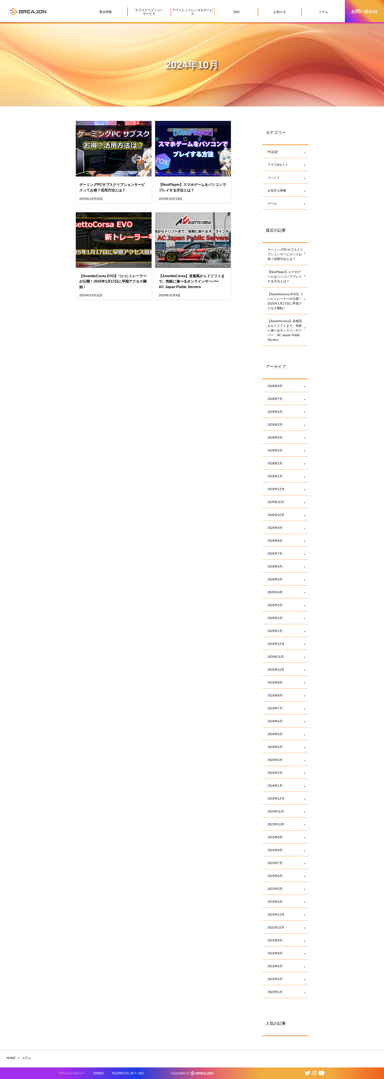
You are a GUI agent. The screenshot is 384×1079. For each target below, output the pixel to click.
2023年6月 (275, 876)
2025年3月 (275, 605)
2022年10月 (276, 927)
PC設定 (273, 152)
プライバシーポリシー (72, 1073)
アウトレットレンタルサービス (192, 11)
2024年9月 (275, 682)
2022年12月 (276, 914)
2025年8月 (275, 540)
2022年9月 (275, 940)
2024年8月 (275, 695)
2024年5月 (275, 734)
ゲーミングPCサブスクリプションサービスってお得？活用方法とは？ (285, 254)
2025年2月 (275, 618)
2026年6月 (275, 411)
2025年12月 (276, 489)
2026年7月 (275, 399)
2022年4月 (275, 979)
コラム (323, 12)
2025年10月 (276, 515)
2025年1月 (275, 631)
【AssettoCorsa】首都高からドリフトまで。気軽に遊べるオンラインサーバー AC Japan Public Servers (285, 330)
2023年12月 (276, 798)
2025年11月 (276, 502)
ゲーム (272, 203)
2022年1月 (275, 992)
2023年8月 (275, 850)
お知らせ (280, 12)
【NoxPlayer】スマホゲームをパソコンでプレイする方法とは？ (285, 276)
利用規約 (98, 1073)
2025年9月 (275, 527)
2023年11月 (276, 811)
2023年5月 (275, 888)
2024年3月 (275, 760)
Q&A (236, 12)
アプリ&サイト (278, 164)
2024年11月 (276, 656)
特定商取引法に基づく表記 (128, 1073)
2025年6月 (275, 566)
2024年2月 (275, 772)
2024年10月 (276, 669)
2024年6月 (275, 721)
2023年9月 (275, 837)
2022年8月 (275, 953)
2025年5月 (275, 579)
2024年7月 (275, 708)
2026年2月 (275, 463)
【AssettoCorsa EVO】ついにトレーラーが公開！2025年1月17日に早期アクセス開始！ (285, 301)
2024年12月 (276, 644)
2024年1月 (275, 785)
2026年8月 (275, 386)
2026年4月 (275, 437)
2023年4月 (275, 901)
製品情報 (105, 12)
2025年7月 (275, 553)
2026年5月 (275, 424)
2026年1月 (275, 476)
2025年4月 (275, 592)
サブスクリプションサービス (149, 11)
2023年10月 (276, 824)
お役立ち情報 (277, 190)
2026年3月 (275, 450)
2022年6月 (275, 966)
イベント (274, 177)
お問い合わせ (364, 11)
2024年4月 (275, 747)
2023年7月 (275, 863)
